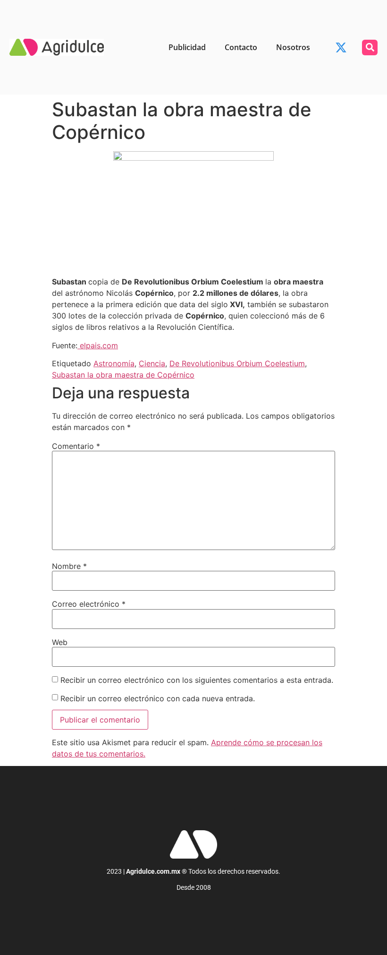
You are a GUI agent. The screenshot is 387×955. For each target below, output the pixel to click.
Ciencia (152, 363)
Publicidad (187, 47)
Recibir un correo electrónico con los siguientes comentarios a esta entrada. (196, 680)
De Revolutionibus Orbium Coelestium (237, 363)
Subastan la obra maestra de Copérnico (123, 374)
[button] (370, 47)
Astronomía (114, 363)
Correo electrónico (89, 604)
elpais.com (97, 345)
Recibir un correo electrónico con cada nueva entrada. (157, 698)
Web (59, 642)
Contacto (241, 47)
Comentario (76, 446)
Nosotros (293, 47)
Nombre (69, 566)
